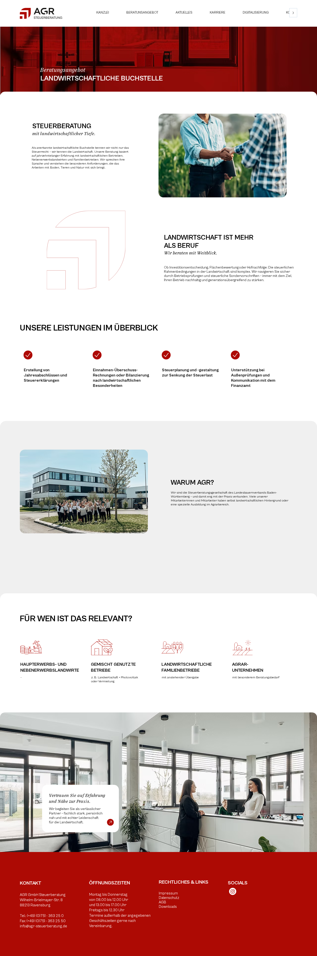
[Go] (28, 355)
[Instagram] (232, 891)
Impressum (168, 893)
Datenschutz (169, 898)
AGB (162, 902)
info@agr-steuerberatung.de (43, 926)
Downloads (168, 907)
